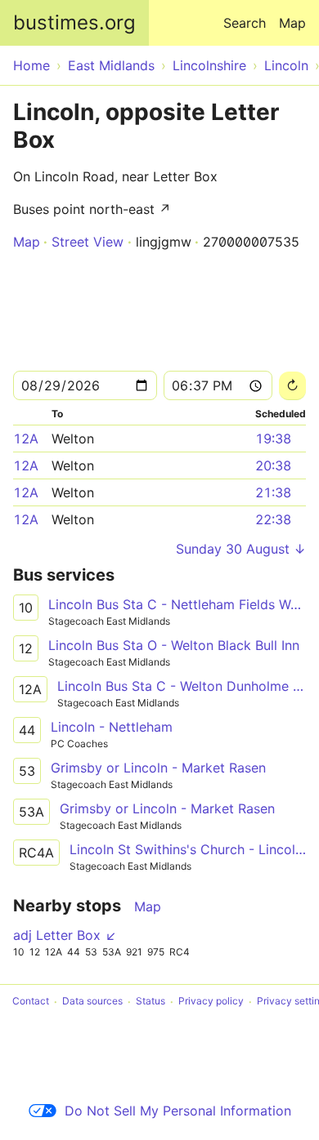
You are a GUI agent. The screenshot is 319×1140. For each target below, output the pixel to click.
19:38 (273, 438)
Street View (88, 242)
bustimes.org (74, 22)
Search (244, 23)
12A (25, 438)
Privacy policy (211, 1001)
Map (292, 23)
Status (150, 1001)
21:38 (273, 492)
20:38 (273, 465)
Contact (30, 1001)
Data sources (92, 1001)
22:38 (273, 519)
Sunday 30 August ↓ (241, 549)
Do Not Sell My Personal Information (178, 1110)
